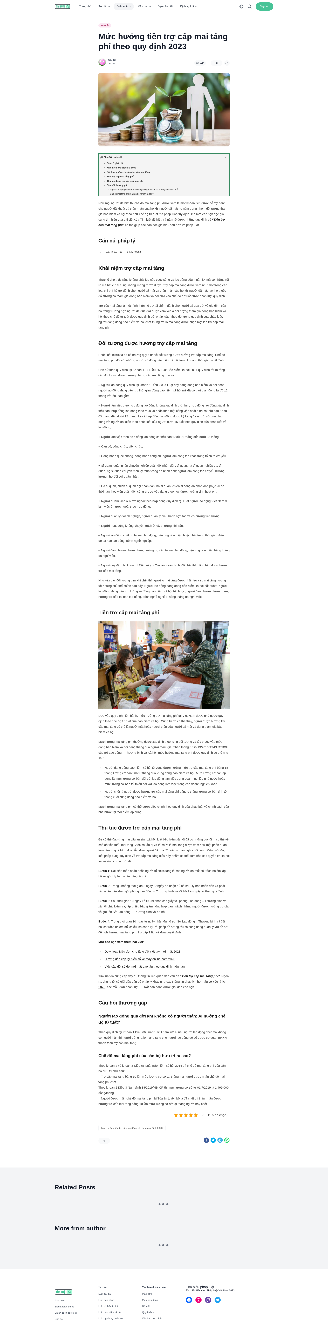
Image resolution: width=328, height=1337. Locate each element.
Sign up (264, 6)
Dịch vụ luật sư (189, 6)
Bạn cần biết (165, 6)
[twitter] (213, 1140)
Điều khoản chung (64, 1306)
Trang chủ (85, 6)
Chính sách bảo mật (66, 1312)
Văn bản (143, 6)
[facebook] (206, 1140)
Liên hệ (59, 1319)
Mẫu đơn (147, 1293)
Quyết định (148, 1312)
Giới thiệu (60, 1300)
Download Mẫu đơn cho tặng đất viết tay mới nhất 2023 (142, 951)
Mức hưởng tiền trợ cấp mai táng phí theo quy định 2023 (132, 1128)
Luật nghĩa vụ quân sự (110, 1318)
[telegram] (220, 1140)
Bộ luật (146, 1306)
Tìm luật (145, 219)
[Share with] (227, 63)
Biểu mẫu (122, 6)
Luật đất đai (104, 1293)
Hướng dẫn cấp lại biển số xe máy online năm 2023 (140, 959)
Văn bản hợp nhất (152, 1318)
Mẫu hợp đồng (150, 1300)
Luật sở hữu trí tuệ (108, 1306)
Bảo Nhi (112, 60)
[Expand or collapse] (225, 157)
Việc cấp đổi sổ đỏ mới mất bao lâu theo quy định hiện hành (145, 966)
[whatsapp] (227, 1140)
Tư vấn (103, 6)
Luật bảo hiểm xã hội (109, 1312)
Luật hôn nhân (106, 1300)
